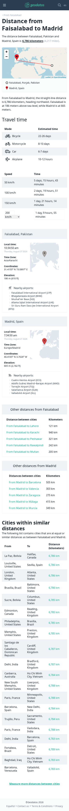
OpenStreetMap (60, 77)
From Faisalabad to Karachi (22, 432)
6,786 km (54, 556)
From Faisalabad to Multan (22, 451)
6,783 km (54, 738)
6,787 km (54, 649)
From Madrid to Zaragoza (24, 495)
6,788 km (54, 685)
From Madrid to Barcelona (25, 482)
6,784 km (54, 675)
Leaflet (48, 77)
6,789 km (54, 749)
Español (10, 806)
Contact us (23, 806)
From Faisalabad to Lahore (22, 426)
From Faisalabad (13, 15)
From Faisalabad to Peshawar (24, 439)
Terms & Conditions (42, 806)
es (65, 5)
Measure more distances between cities (34, 784)
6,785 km (54, 600)
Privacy (59, 806)
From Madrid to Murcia (23, 508)
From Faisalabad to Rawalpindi (24, 445)
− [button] (6, 57)
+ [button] (6, 52)
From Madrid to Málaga (23, 501)
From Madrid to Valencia (24, 488)
